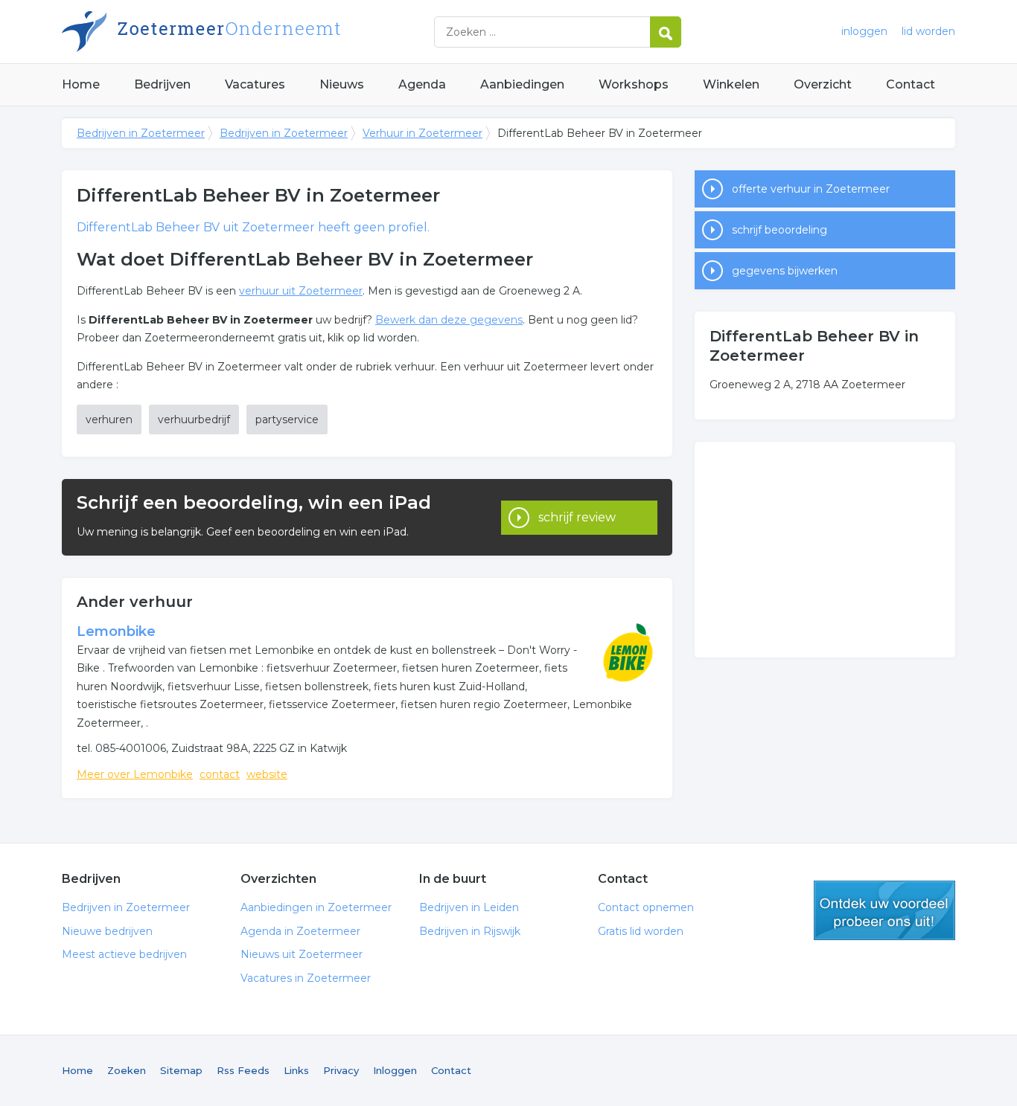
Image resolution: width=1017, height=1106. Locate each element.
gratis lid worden (884, 910)
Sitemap (181, 1070)
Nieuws (341, 84)
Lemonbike (116, 631)
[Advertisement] (825, 550)
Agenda (422, 84)
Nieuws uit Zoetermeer (301, 954)
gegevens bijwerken (785, 270)
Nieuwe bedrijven (107, 931)
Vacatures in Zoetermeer (305, 978)
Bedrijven (162, 84)
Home (81, 84)
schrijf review (577, 517)
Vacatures (255, 84)
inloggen (864, 31)
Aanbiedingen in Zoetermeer (316, 907)
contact (220, 774)
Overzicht (823, 84)
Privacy (341, 1070)
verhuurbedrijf (194, 419)
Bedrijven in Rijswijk (469, 931)
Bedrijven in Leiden (469, 907)
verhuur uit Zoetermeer (301, 291)
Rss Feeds (243, 1070)
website (266, 774)
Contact (910, 84)
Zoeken (126, 1070)
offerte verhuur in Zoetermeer (811, 189)
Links (296, 1070)
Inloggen (395, 1070)
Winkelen (731, 84)
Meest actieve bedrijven (124, 954)
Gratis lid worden (640, 931)
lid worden (928, 31)
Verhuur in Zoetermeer (422, 133)
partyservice (287, 419)
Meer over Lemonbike (135, 774)
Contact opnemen (646, 907)
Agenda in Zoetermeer (300, 931)
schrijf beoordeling (779, 230)
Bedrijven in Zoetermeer (248, 32)
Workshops (634, 84)
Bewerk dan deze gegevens (449, 320)
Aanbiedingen (522, 84)
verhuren (109, 419)
